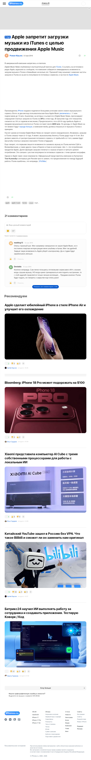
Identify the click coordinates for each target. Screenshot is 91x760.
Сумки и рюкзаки (50, 731)
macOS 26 (35, 714)
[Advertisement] (45, 18)
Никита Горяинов (12, 676)
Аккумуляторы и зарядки (53, 717)
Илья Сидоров (12, 442)
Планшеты (48, 722)
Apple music (16, 203)
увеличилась (64, 113)
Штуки (47, 729)
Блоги (67, 720)
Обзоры (47, 712)
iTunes (58, 66)
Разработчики (81, 719)
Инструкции (81, 714)
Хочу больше (45, 688)
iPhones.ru (35, 756)
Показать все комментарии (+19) (45, 287)
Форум (67, 723)
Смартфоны (49, 719)
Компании (68, 726)
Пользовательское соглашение (15, 746)
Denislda (17, 266)
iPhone (20, 110)
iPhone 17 (35, 717)
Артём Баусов (12, 368)
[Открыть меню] (4, 3)
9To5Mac (42, 161)
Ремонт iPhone (81, 722)
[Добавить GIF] (13, 231)
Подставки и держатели (52, 736)
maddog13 (18, 242)
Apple (7, 203)
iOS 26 (34, 712)
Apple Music (74, 74)
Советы (79, 712)
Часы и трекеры (50, 724)
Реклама (79, 729)
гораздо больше (25, 126)
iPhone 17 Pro (36, 720)
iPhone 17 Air (36, 723)
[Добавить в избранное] (79, 56)
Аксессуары (69, 717)
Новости (68, 714)
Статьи (67, 712)
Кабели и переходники (52, 734)
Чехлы (47, 727)
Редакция (80, 726)
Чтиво (67, 728)
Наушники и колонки (51, 714)
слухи (31, 203)
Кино (66, 731)
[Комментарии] (7, 671)
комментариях (22, 236)
